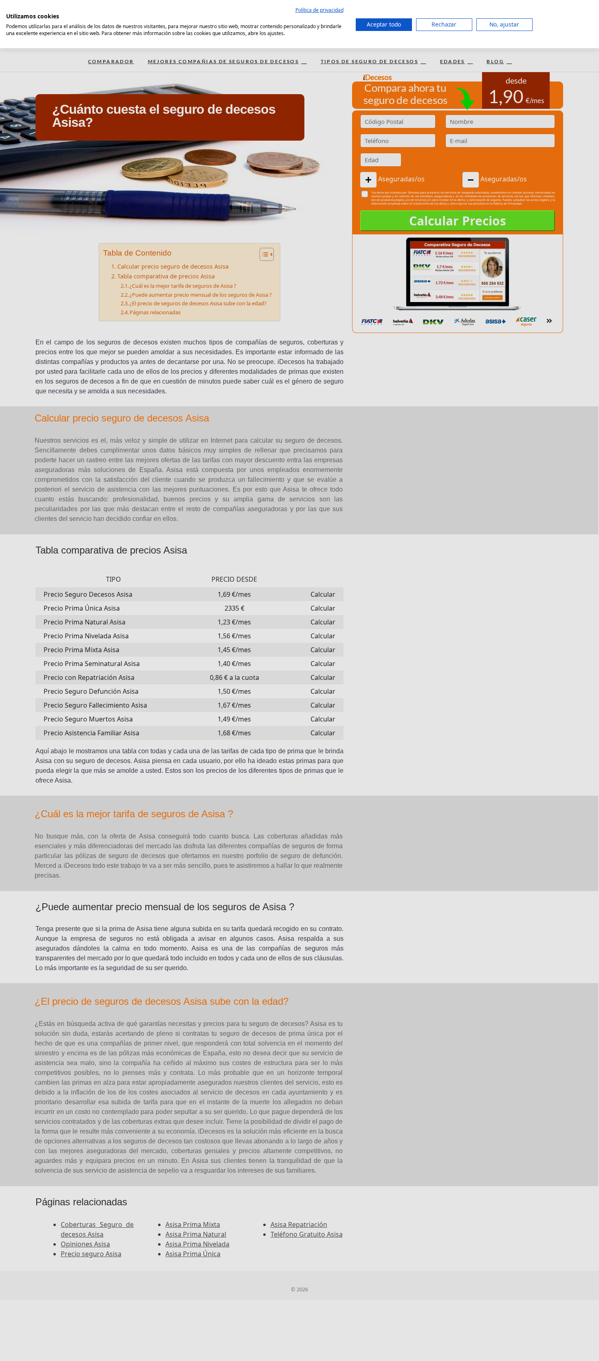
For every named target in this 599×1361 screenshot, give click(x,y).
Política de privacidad (319, 10)
